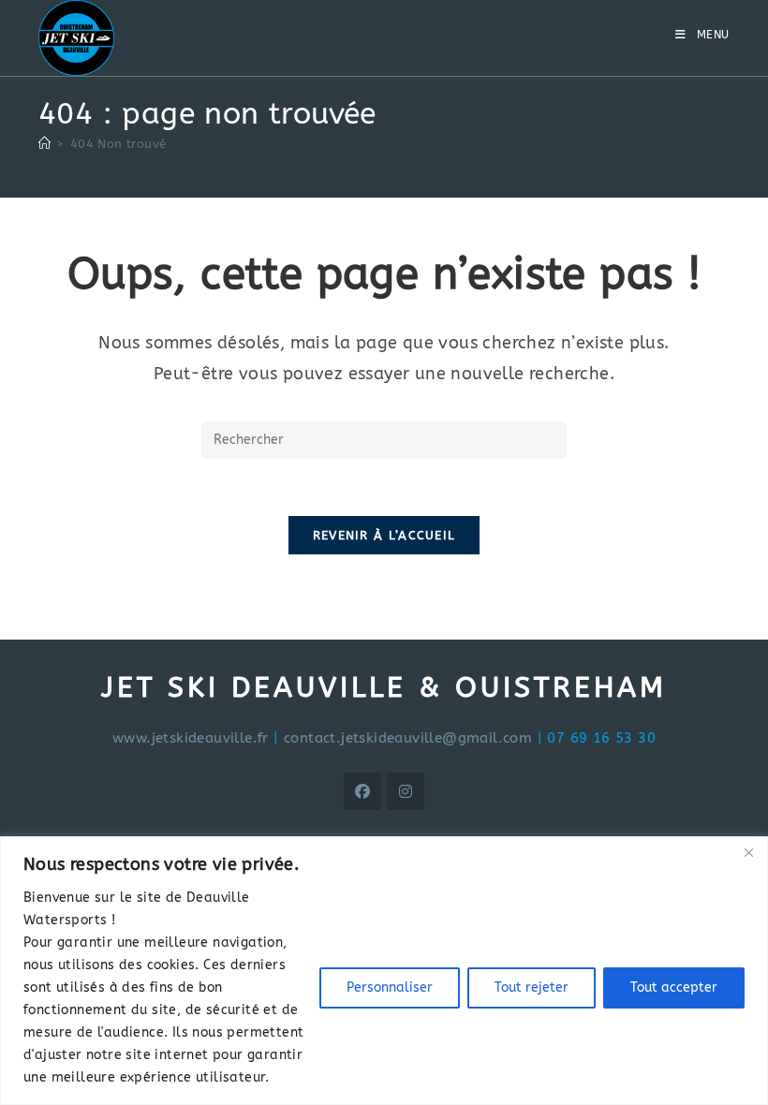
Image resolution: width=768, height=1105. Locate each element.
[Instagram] (405, 791)
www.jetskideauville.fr (190, 737)
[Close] (748, 852)
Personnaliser (390, 987)
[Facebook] (362, 791)
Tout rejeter (532, 987)
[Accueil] (44, 144)
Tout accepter (673, 987)
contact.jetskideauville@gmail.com (408, 737)
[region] (384, 970)
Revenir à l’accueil (384, 535)
